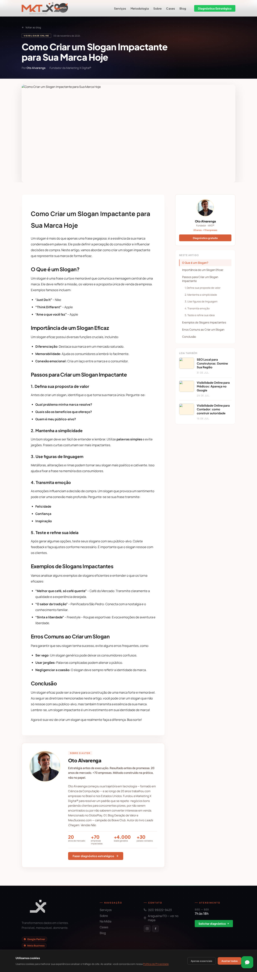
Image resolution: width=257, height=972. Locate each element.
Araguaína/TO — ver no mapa (163, 918)
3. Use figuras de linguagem (201, 301)
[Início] (45, 8)
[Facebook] (155, 928)
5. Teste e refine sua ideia (200, 315)
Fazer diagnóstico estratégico (93, 856)
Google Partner (36, 939)
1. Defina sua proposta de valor (203, 287)
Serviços (120, 8)
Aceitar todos (229, 961)
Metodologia (140, 8)
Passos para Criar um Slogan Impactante (200, 279)
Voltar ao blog (33, 27)
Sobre (157, 8)
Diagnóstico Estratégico (215, 8)
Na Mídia (105, 921)
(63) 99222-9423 (160, 910)
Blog (182, 8)
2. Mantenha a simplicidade (201, 294)
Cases (170, 8)
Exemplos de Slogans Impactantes (204, 322)
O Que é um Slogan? (195, 262)
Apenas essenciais (201, 961)
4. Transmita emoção (197, 308)
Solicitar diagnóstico (212, 923)
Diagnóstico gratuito (205, 238)
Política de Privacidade (156, 964)
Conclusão (189, 336)
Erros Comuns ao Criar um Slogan (203, 329)
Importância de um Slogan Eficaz (202, 270)
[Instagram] (147, 928)
